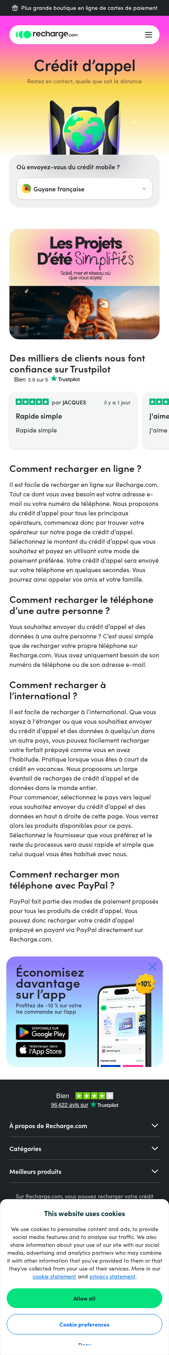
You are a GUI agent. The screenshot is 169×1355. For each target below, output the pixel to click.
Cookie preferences (84, 1324)
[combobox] (84, 188)
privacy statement (113, 1276)
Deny (84, 1345)
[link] (42, 1032)
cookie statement (54, 1276)
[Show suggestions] (144, 188)
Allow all (84, 1298)
